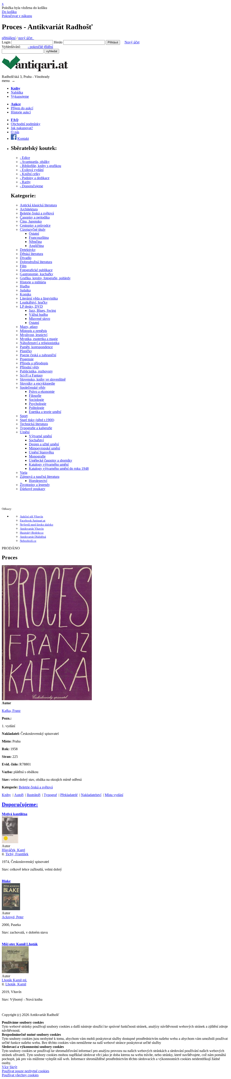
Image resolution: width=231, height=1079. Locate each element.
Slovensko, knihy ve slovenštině (43, 379)
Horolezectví (38, 481)
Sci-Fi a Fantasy (31, 375)
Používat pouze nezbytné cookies (25, 1071)
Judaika (25, 290)
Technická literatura (34, 424)
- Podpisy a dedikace (34, 178)
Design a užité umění (44, 444)
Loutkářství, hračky (34, 302)
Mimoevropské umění (44, 448)
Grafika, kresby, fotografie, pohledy (45, 278)
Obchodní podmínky (25, 124)
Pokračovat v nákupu (17, 16)
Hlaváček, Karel (13, 850)
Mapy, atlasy (29, 327)
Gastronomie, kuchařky (36, 274)
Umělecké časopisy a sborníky (50, 460)
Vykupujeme (20, 96)
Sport (24, 416)
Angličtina (36, 246)
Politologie (36, 408)
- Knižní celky (30, 174)
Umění (25, 432)
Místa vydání (114, 795)
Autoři (18, 795)
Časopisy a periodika (35, 217)
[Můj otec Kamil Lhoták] (15, 972)
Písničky (26, 351)
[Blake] (11, 909)
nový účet (26, 38)
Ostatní (34, 233)
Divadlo (25, 258)
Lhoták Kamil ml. (14, 980)
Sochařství (36, 440)
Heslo (58, 42)
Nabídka (17, 92)
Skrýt (13, 1067)
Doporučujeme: (20, 804)
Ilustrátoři (33, 795)
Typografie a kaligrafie (36, 428)
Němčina (35, 242)
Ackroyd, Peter (12, 917)
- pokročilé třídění (40, 47)
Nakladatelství (91, 795)
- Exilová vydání (32, 170)
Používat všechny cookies (20, 1075)
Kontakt (23, 138)
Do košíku (9, 12)
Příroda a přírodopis (34, 363)
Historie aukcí (21, 112)
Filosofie (35, 395)
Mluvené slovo (39, 319)
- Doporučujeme (31, 186)
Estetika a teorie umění (45, 412)
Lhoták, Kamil (15, 984)
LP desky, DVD (31, 306)
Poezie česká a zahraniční (38, 355)
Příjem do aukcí (22, 108)
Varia (23, 472)
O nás (15, 132)
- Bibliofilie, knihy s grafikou (40, 166)
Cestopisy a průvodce (35, 225)
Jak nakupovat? (22, 128)
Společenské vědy (33, 387)
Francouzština (39, 237)
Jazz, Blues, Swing (42, 310)
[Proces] (47, 699)
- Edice (25, 158)
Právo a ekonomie (42, 391)
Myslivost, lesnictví (33, 335)
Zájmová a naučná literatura (39, 477)
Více (5, 1067)
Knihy (6, 795)
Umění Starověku (41, 452)
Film (23, 266)
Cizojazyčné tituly (33, 229)
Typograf (50, 795)
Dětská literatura (31, 254)
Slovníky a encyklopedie (37, 383)
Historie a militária (33, 282)
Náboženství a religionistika (39, 343)
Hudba (25, 286)
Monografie (37, 456)
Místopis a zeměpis (33, 331)
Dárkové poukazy (32, 489)
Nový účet (132, 42)
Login (6, 42)
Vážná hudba (38, 314)
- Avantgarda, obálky (35, 162)
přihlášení (9, 38)
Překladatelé (69, 795)
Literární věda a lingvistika (39, 298)
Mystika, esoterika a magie (39, 339)
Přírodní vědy (29, 367)
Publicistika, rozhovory (36, 371)
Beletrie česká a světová (37, 213)
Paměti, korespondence (36, 347)
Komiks (25, 294)
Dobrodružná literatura (36, 262)
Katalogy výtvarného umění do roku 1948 (59, 468)
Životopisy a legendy (35, 485)
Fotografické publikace (36, 270)
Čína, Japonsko (31, 221)
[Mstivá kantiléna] (10, 842)
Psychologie (37, 404)
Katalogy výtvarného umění (49, 464)
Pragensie (27, 359)
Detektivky (28, 250)
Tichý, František (16, 854)
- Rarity (25, 182)
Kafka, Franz (11, 711)
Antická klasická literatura (38, 205)
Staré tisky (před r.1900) (37, 420)
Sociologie (36, 400)
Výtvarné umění (40, 436)
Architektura (29, 209)
